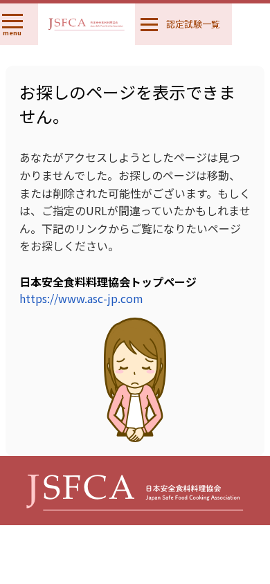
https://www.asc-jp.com (81, 298)
